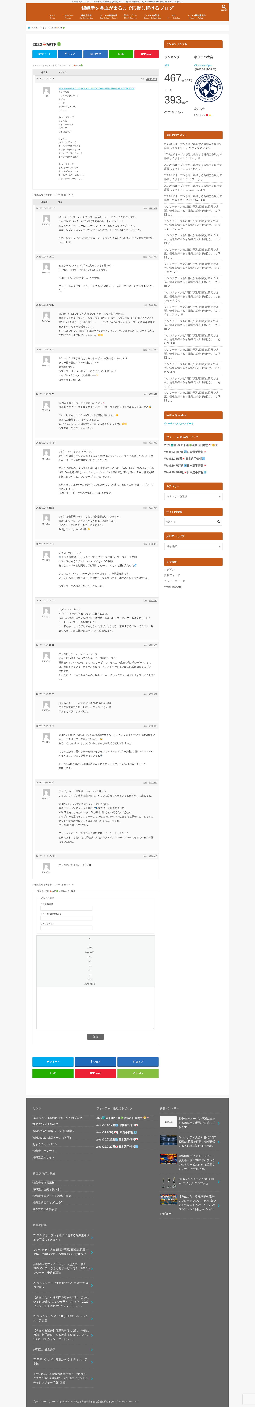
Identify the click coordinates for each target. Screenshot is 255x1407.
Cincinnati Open (203, 65)
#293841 (153, 394)
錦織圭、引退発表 (44, 1349)
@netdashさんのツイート (179, 423)
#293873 (153, 544)
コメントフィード (174, 581)
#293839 (153, 305)
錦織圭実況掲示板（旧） (47, 1189)
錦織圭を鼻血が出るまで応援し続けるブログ (128, 7)
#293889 (153, 600)
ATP (166, 65)
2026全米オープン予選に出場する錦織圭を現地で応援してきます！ (61, 1237)
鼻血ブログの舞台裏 (44, 1209)
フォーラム (68, 16)
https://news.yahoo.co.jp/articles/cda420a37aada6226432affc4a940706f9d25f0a (96, 88)
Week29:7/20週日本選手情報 (183, 472)
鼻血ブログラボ (60, 65)
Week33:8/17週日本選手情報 (183, 451)
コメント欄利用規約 (196, 16)
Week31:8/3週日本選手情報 (183, 458)
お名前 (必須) (46, 904)
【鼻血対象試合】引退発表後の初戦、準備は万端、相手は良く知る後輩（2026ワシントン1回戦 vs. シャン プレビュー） (61, 1335)
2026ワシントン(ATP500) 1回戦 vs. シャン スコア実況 (62, 1318)
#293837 (153, 208)
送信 (95, 1036)
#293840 (153, 349)
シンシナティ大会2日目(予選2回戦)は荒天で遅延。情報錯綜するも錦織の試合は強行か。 (61, 1251)
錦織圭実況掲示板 (43, 1182)
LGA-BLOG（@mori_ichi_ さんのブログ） (58, 1117)
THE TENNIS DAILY (45, 1124)
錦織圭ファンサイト (44, 1150)
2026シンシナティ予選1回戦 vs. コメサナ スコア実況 (60, 1285)
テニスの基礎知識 (108, 16)
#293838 (153, 257)
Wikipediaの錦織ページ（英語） (52, 1137)
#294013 (153, 856)
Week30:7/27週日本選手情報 (183, 465)
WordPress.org (172, 587)
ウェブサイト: (46, 923)
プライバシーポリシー (43, 1401)
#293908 (153, 726)
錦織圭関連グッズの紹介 (47, 1202)
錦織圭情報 (86, 16)
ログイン (169, 569)
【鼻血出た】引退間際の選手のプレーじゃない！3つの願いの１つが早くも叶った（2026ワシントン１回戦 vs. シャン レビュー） (61, 1301)
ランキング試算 (152, 16)
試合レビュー (130, 16)
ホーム (52, 16)
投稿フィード (172, 575)
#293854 (153, 508)
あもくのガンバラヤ (44, 1144)
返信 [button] (142, 79)
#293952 (153, 782)
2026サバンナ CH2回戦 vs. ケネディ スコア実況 (60, 1361)
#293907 (153, 694)
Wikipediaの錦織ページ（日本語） (53, 1131)
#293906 (153, 645)
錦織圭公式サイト (43, 1157)
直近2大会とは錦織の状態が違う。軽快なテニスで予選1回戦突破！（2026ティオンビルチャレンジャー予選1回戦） (60, 1378)
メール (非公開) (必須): (50, 914)
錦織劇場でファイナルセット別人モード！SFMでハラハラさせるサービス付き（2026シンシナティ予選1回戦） (61, 1268)
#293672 (151, 79)
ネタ (174, 16)
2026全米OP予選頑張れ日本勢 (186, 445)
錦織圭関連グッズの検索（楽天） (53, 1195)
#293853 (153, 443)
